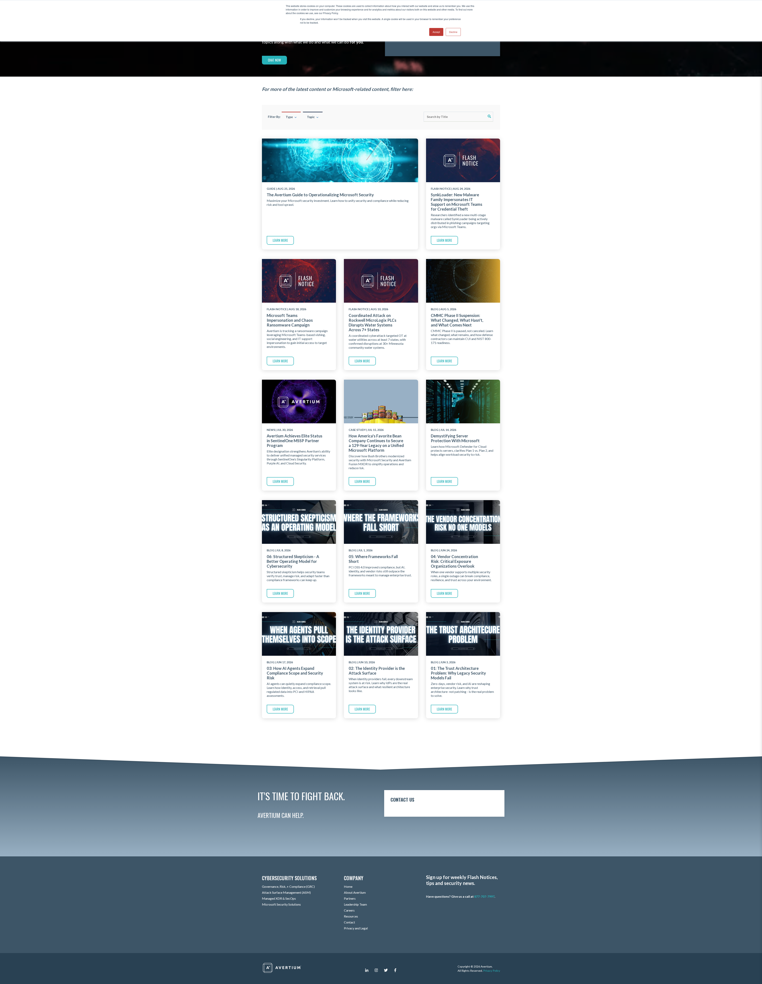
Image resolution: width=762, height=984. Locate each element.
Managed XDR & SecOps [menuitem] (279, 898)
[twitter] (386, 970)
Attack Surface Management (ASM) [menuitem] (286, 892)
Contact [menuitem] (349, 922)
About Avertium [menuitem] (355, 892)
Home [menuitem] (348, 886)
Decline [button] (453, 32)
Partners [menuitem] (350, 898)
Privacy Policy (491, 970)
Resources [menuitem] (351, 916)
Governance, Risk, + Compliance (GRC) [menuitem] (288, 886)
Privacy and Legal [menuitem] (356, 928)
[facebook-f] (395, 970)
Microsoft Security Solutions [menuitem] (281, 904)
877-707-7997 (484, 896)
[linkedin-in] (367, 970)
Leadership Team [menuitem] (355, 904)
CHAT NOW (274, 60)
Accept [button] (436, 32)
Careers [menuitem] (349, 910)
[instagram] (376, 970)
